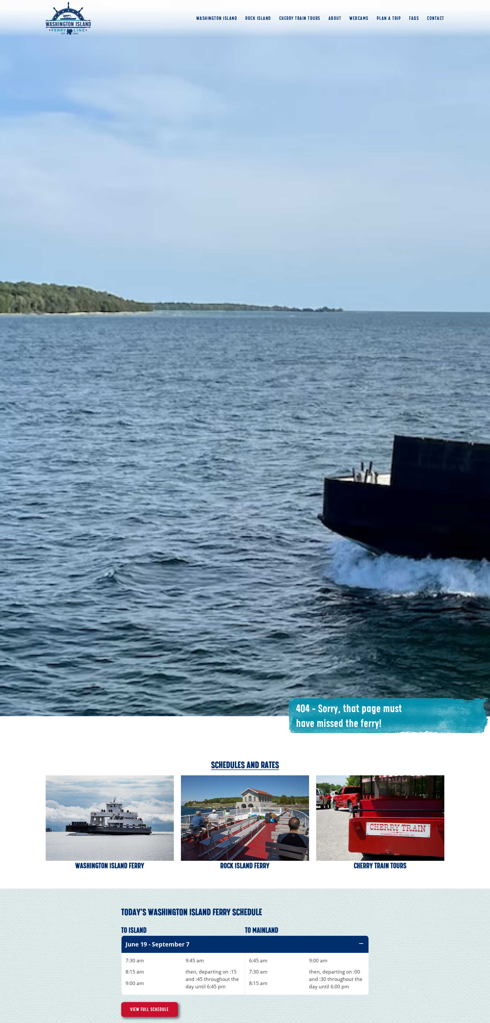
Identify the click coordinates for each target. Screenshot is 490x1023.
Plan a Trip (389, 18)
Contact (435, 18)
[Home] (68, 18)
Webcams (359, 18)
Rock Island (258, 18)
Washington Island (216, 18)
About (334, 18)
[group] (245, 965)
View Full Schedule (149, 1009)
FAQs (414, 18)
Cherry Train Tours (299, 18)
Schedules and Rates (245, 765)
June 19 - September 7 (157, 944)
